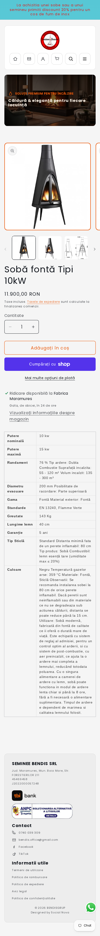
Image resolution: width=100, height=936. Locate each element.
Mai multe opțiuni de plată (50, 377)
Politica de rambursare (29, 877)
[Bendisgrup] (50, 40)
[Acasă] (15, 58)
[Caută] (70, 58)
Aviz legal (19, 891)
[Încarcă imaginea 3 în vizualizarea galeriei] (76, 247)
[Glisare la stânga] (5, 249)
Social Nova (60, 912)
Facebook (26, 847)
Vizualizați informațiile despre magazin (42, 416)
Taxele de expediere (43, 302)
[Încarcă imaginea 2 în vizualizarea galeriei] (50, 247)
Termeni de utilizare (27, 870)
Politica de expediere (28, 884)
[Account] (43, 58)
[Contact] (29, 58)
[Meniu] (85, 58)
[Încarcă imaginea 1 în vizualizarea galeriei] (23, 247)
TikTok (23, 854)
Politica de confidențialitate (33, 898)
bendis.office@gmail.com (38, 840)
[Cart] (57, 58)
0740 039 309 (30, 833)
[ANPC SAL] (42, 811)
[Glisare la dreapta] (94, 249)
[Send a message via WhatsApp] (91, 907)
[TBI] (24, 795)
